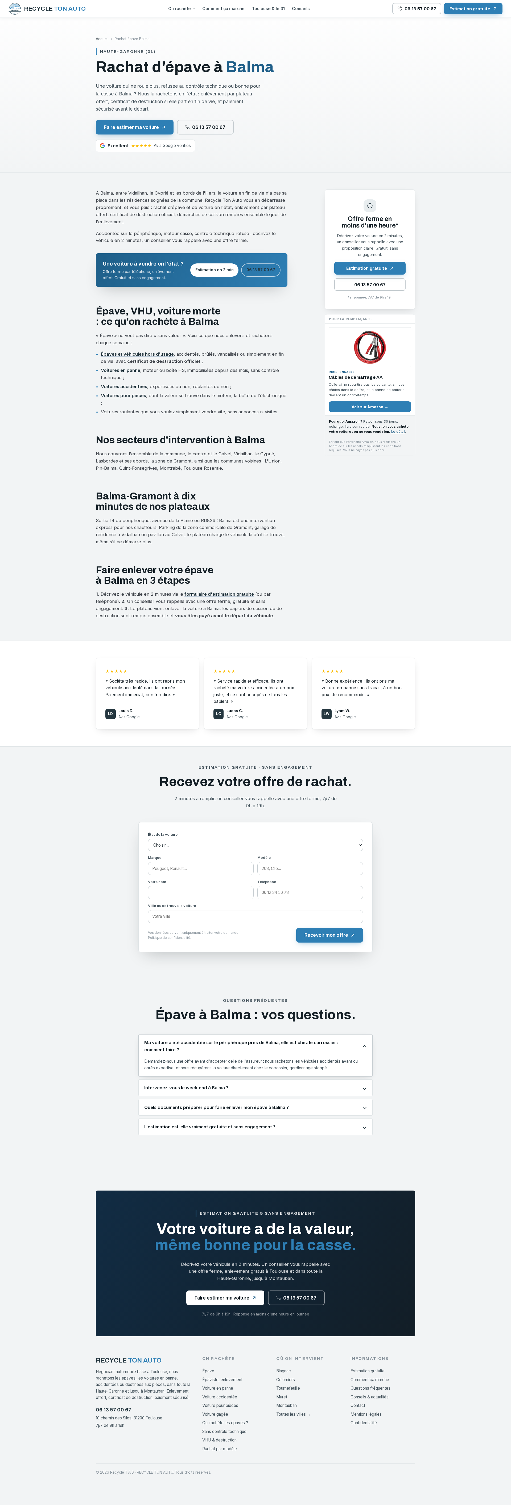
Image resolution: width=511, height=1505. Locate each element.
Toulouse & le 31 (268, 8)
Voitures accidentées (124, 386)
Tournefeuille (288, 1388)
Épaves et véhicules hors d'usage (137, 354)
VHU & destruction (219, 1440)
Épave (208, 1370)
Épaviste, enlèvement (222, 1379)
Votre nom (157, 882)
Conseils (301, 8)
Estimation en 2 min (214, 269)
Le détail (398, 432)
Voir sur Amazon (370, 407)
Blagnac (283, 1370)
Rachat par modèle (219, 1448)
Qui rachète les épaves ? (225, 1422)
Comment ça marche (223, 8)
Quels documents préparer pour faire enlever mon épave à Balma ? (216, 1107)
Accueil (102, 39)
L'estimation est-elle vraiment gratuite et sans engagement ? (209, 1126)
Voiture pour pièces (220, 1405)
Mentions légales (366, 1414)
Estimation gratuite (368, 1370)
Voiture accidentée (219, 1396)
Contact (358, 1405)
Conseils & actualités (370, 1396)
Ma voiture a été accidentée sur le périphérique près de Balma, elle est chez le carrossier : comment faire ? (241, 1046)
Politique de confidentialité (169, 938)
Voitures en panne (120, 370)
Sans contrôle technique (224, 1431)
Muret (281, 1396)
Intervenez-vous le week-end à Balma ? (186, 1087)
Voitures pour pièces (123, 395)
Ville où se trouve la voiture (172, 905)
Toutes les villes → (293, 1414)
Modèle (264, 857)
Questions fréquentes (370, 1388)
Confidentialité (364, 1422)
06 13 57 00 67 (260, 269)
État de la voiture (163, 834)
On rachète (179, 8)
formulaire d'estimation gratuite (219, 594)
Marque (154, 857)
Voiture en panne (217, 1388)
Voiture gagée (215, 1414)
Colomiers (285, 1379)
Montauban (286, 1405)
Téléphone (266, 882)
